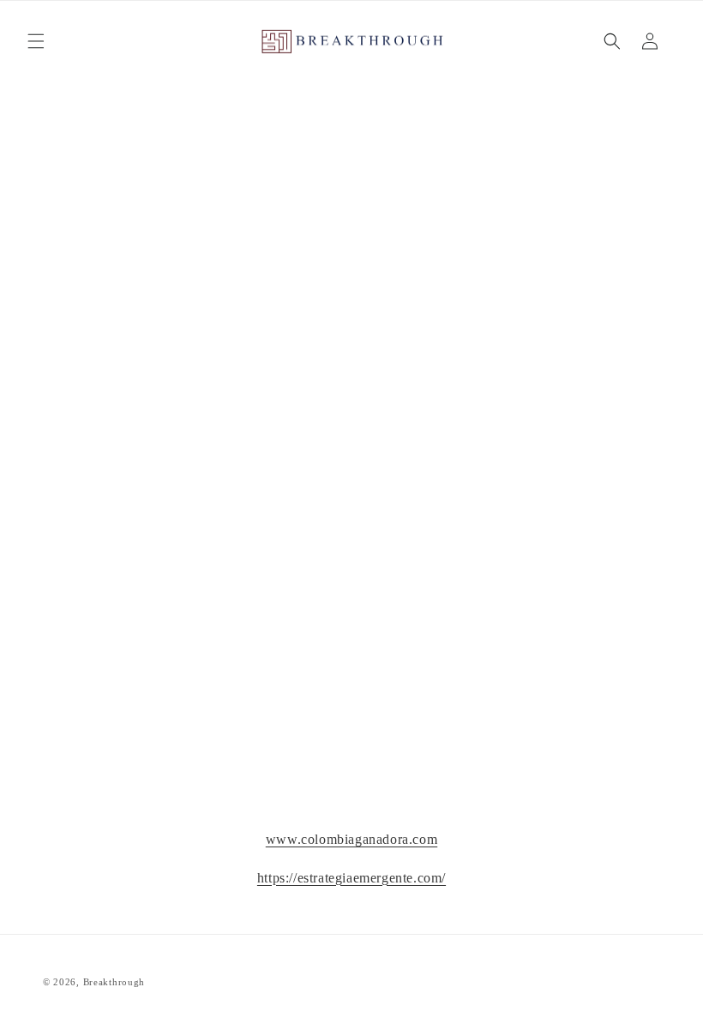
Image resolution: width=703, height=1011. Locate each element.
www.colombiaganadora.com (351, 839)
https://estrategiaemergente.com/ (351, 877)
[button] (36, 41)
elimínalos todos (440, 349)
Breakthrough (114, 982)
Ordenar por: (357, 210)
